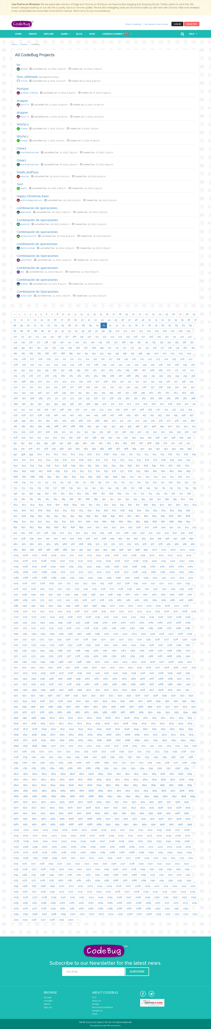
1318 (85, 639)
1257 (78, 622)
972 (113, 544)
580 (62, 448)
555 (46, 443)
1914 (142, 802)
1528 (155, 695)
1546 (131, 701)
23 (153, 314)
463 (56, 420)
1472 (16, 684)
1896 (165, 796)
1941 (25, 813)
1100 (155, 577)
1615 (189, 718)
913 (194, 527)
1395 (51, 661)
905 (130, 527)
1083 (181, 572)
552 (23, 443)
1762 (42, 762)
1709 (134, 746)
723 (131, 482)
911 (179, 527)
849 (32, 516)
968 (81, 544)
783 (47, 499)
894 (40, 527)
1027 (34, 561)
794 (135, 499)
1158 (110, 594)
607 (98, 454)
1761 (33, 762)
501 (178, 426)
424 (110, 409)
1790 (106, 768)
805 (41, 505)
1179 (110, 600)
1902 (34, 802)
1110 (60, 583)
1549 (158, 701)
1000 (154, 549)
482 (23, 426)
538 (94, 437)
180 (185, 348)
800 (183, 499)
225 (174, 359)
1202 (130, 605)
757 (23, 493)
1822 (34, 779)
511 (71, 432)
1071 (72, 572)
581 (70, 448)
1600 (52, 718)
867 (180, 516)
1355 (51, 650)
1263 (132, 622)
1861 (25, 790)
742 (94, 488)
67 (76, 325)
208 (40, 359)
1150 (42, 594)
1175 (76, 600)
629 (90, 460)
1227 (175, 611)
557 (61, 443)
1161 (136, 594)
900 (89, 527)
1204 (148, 605)
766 (95, 493)
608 (106, 454)
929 (134, 533)
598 (23, 454)
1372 (24, 656)
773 (150, 493)
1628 (125, 723)
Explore (49, 34)
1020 (152, 555)
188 (63, 353)
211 (64, 359)
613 (147, 454)
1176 (84, 600)
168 (94, 348)
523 (163, 432)
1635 (189, 723)
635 (139, 460)
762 (63, 493)
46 (122, 320)
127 (143, 336)
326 (64, 387)
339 (169, 387)
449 (128, 415)
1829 (99, 779)
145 (100, 342)
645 (40, 465)
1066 (25, 572)
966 (65, 544)
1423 (121, 667)
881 (113, 521)
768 (111, 493)
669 (58, 471)
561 (93, 443)
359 (143, 392)
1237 (79, 617)
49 (143, 320)
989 (65, 549)
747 (132, 488)
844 (172, 510)
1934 (142, 807)
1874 (145, 790)
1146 (190, 589)
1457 (60, 678)
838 (122, 510)
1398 (79, 661)
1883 (44, 796)
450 (136, 415)
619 (194, 454)
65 (62, 325)
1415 (50, 667)
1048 (43, 566)
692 (66, 477)
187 (55, 353)
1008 (44, 555)
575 (23, 448)
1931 (115, 807)
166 (78, 348)
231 (40, 364)
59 (21, 325)
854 (72, 516)
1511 (187, 690)
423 (102, 409)
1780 (16, 768)
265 (127, 370)
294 (177, 376)
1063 (180, 566)
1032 (80, 561)
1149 (33, 594)
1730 (130, 751)
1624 (88, 723)
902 (106, 527)
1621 (61, 723)
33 (35, 320)
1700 (53, 746)
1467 (151, 678)
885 (146, 521)
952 (136, 538)
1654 (181, 729)
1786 (70, 768)
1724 (77, 751)
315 (160, 381)
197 (132, 353)
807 (58, 505)
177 (162, 348)
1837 (172, 779)
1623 (79, 723)
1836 (163, 779)
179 (177, 348)
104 (149, 331)
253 (31, 370)
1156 (93, 594)
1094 (99, 577)
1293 (43, 633)
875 (64, 521)
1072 (80, 572)
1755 (164, 757)
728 (170, 482)
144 (92, 342)
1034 (99, 561)
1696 (16, 746)
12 (81, 314)
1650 (145, 729)
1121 (153, 583)
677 (122, 471)
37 (62, 320)
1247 (169, 617)
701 (139, 477)
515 (101, 432)
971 (105, 544)
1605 (98, 718)
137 (38, 342)
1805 (62, 774)
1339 (88, 645)
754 (187, 488)
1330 (193, 639)
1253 (42, 622)
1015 (107, 555)
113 (37, 336)
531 (39, 437)
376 (96, 398)
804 (32, 505)
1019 (142, 555)
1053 (89, 566)
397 (80, 404)
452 (152, 415)
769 (119, 493)
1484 (123, 684)
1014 (98, 555)
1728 (112, 751)
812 (98, 505)
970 (98, 544)
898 (73, 527)
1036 (117, 561)
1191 (33, 605)
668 (49, 471)
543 (134, 437)
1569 (149, 706)
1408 (171, 661)
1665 (99, 734)
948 (104, 538)
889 (180, 521)
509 (56, 432)
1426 (148, 667)
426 (126, 409)
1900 (16, 802)
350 (72, 392)
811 (90, 505)
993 (97, 549)
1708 (125, 746)
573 (188, 443)
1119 (136, 583)
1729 (121, 751)
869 (16, 521)
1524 (120, 695)
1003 (182, 549)
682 (163, 471)
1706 (107, 746)
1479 (78, 684)
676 (114, 471)
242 (128, 364)
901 (98, 527)
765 (87, 493)
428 (142, 409)
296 (193, 376)
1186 (172, 600)
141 (69, 342)
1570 (158, 706)
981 (185, 544)
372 (64, 398)
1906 (71, 802)
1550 (167, 701)
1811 (118, 774)
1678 (34, 740)
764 (79, 493)
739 (71, 488)
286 (112, 376)
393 (48, 404)
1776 (167, 762)
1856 (162, 785)
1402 (115, 661)
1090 (63, 577)
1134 (85, 589)
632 (114, 460)
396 (72, 404)
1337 (70, 645)
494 (121, 426)
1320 (103, 639)
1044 (191, 561)
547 (165, 437)
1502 (106, 690)
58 (15, 325)
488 (73, 426)
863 (146, 516)
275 (23, 376)
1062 (171, 566)
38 (68, 320)
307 (97, 381)
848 (24, 516)
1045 (16, 566)
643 (24, 465)
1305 (152, 633)
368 (32, 398)
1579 (50, 712)
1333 (33, 645)
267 (144, 370)
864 (154, 516)
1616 (16, 723)
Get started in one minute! (156, 24)
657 (138, 465)
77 (143, 325)
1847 (80, 785)
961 (24, 544)
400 (104, 404)
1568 (140, 706)
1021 (161, 555)
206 (24, 359)
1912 (125, 802)
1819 (189, 774)
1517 (58, 695)
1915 (151, 802)
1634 (180, 723)
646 (48, 465)
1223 (139, 611)
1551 (176, 701)
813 (106, 505)
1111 (69, 583)
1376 (59, 656)
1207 (176, 605)
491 (97, 426)
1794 (141, 768)
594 (174, 448)
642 (16, 465)
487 (65, 426)
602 (56, 454)
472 (129, 420)
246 (161, 364)
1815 (154, 774)
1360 (96, 650)
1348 (169, 645)
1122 (161, 583)
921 (70, 533)
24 (160, 314)
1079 (144, 572)
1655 (190, 729)
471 (121, 420)
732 (15, 488)
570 (165, 443)
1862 (34, 790)
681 (155, 471)
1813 (136, 774)
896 (56, 527)
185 (39, 353)
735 (39, 488)
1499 (79, 690)
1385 (141, 656)
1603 (80, 718)
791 (111, 499)
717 (84, 482)
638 (163, 460)
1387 (160, 656)
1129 (42, 589)
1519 (76, 695)
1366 (151, 650)
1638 (34, 729)
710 (31, 482)
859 (113, 516)
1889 (100, 796)
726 (155, 482)
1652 (163, 729)
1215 (68, 611)
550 (189, 437)
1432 (16, 673)
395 (64, 404)
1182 (137, 600)
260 (86, 370)
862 (138, 516)
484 (40, 426)
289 (137, 376)
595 (181, 448)
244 (145, 364)
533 (55, 437)
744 (109, 488)
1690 (146, 740)
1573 (184, 706)
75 (130, 325)
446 (104, 415)
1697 (25, 746)
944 (72, 538)
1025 (16, 561)
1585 (104, 712)
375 (88, 398)
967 (73, 544)
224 (166, 359)
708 (16, 482)
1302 (124, 633)
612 (139, 454)
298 (23, 381)
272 (184, 370)
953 (144, 538)
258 (70, 370)
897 (65, 527)
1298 (88, 633)
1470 (179, 678)
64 (55, 325)
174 (139, 348)
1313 (42, 639)
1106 (24, 583)
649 (73, 465)
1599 (42, 718)
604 (73, 454)
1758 (190, 757)
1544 (113, 701)
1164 (163, 594)
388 (193, 398)
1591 (159, 712)
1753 (147, 757)
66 (69, 325)
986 (40, 549)
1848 (89, 785)
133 (190, 336)
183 (23, 353)
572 (180, 443)
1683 (80, 740)
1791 (115, 768)
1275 (60, 628)
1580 (59, 712)
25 (167, 314)
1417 (68, 667)
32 (28, 320)
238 (96, 364)
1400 (97, 661)
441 (64, 415)
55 (182, 320)
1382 (114, 656)
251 (15, 370)
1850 (108, 785)
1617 (25, 723)
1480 (87, 684)
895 (48, 527)
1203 (139, 605)
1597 (25, 718)
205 (15, 359)
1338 (79, 645)
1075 (108, 572)
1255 (60, 622)
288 (128, 376)
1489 (170, 684)
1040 (154, 561)
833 (81, 510)
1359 (86, 650)
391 (32, 404)
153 (161, 342)
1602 (70, 718)
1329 (184, 639)
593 (166, 448)
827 (32, 510)
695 (90, 477)
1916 (160, 802)
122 (104, 336)
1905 (62, 802)
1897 (174, 796)
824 (195, 505)
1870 (109, 790)
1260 (105, 622)
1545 (122, 701)
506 (32, 432)
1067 (34, 572)
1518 (67, 695)
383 (152, 398)
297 (15, 381)
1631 (153, 723)
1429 (175, 667)
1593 (176, 712)
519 (132, 432)
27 (180, 314)
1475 (42, 684)
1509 (169, 690)
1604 (89, 718)
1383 (123, 656)
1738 (16, 757)
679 (138, 471)
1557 (42, 706)
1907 (80, 802)
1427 (157, 667)
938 (23, 538)
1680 (52, 740)
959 (191, 538)
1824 (52, 779)
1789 (97, 768)
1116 (110, 583)
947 (96, 538)
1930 (106, 807)
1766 (78, 762)
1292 (33, 633)
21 (140, 314)
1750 (121, 757)
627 (73, 460)
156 (184, 342)
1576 (24, 712)
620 (16, 460)
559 (77, 443)
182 (15, 353)
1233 (43, 617)
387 (185, 398)
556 (54, 443)
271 (176, 370)
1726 (94, 751)
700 (132, 477)
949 (112, 538)
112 (29, 336)
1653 (172, 729)
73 (117, 325)
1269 (187, 622)
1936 (160, 807)
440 (56, 415)
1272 (33, 628)
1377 (68, 656)
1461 (96, 678)
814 (114, 505)
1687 (118, 740)
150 (139, 342)
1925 (61, 807)
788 (88, 499)
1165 (172, 594)
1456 (51, 678)
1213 (51, 611)
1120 (144, 583)
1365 (141, 650)
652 (97, 465)
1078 (135, 572)
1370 (187, 650)
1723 (68, 751)
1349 (178, 645)
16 (107, 314)
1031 (71, 561)
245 (152, 364)
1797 (168, 768)
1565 (113, 706)
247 (169, 364)
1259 (95, 622)
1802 (34, 774)
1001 (163, 549)
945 (80, 538)
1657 (25, 734)
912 (187, 527)
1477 (60, 684)
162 (46, 348)
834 (90, 510)
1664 (90, 734)
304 (73, 381)
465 (73, 420)
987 (48, 549)
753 (179, 488)
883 (129, 521)
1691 (155, 740)
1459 (78, 678)
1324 (139, 639)
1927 (79, 807)
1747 (94, 757)
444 (88, 415)
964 (48, 544)
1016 (116, 555)
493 (113, 426)
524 (171, 432)
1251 (25, 622)
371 (56, 398)
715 (69, 482)
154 (169, 342)
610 (123, 454)
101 (125, 331)
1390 (187, 656)
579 (54, 448)
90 (49, 331)
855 (80, 516)
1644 (89, 729)
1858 (180, 785)
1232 (33, 617)
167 (86, 348)
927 (118, 533)
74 (123, 325)
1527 (146, 695)
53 (169, 320)
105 (157, 331)
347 (48, 392)
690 (49, 477)
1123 (170, 583)
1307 (170, 633)
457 (191, 415)
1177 (93, 600)
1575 (16, 712)
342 (193, 387)
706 (180, 477)
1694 (183, 740)
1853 (135, 785)
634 (131, 460)
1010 (62, 555)
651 (89, 465)
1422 (112, 667)
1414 (41, 667)
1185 (163, 600)
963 (40, 544)
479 (184, 420)
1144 (173, 589)
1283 (132, 628)
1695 (192, 740)
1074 (99, 572)
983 (16, 549)
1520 (84, 695)
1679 (43, 740)
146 (108, 342)
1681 (62, 740)
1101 (164, 577)
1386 (150, 656)
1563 (95, 706)
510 (64, 432)
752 (171, 488)
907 (147, 527)
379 (119, 398)
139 (54, 342)
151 (146, 342)
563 (109, 443)
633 (122, 460)
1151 (50, 594)
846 (188, 510)
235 (72, 364)
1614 (181, 718)
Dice (56, 77)
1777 (176, 762)
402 (121, 404)
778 (189, 493)
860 (121, 516)
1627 (116, 723)
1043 (181, 561)
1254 (51, 622)
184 (31, 353)
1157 (102, 594)
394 (56, 404)
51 (156, 320)
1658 (34, 734)
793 (127, 499)
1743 (60, 757)
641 (188, 460)
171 (117, 348)
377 (103, 398)
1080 (153, 572)
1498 (70, 690)
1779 (193, 762)
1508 (160, 690)
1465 (133, 678)
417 (54, 409)
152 (154, 342)
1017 (125, 555)
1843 (43, 785)
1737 (192, 751)
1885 (62, 796)
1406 (152, 661)
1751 (130, 757)
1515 (41, 695)
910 (171, 527)
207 (32, 359)
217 (110, 359)
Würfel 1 (22, 136)
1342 (115, 645)
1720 (41, 751)
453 (160, 415)
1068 (44, 572)
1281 (114, 628)
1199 (103, 605)
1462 (105, 678)
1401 (106, 661)
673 (90, 471)
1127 (24, 589)
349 (64, 392)
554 (38, 443)
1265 (150, 622)
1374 (42, 656)
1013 (89, 555)
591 (150, 448)
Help (192, 34)
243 (136, 364)
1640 (53, 729)
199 (148, 353)
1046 (25, 566)
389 (16, 404)
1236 (70, 617)
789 (96, 499)
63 (48, 325)
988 (57, 549)
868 (188, 516)
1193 (50, 605)
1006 (25, 555)
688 (32, 477)
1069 (53, 572)
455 (176, 415)
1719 (33, 751)
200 (156, 353)
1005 (16, 555)
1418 (76, 667)
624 (48, 460)
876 (72, 521)
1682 (71, 740)
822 (178, 505)
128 (151, 336)
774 (158, 493)
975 (137, 544)
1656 (16, 734)
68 (83, 325)
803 (24, 505)
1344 (133, 645)
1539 (69, 701)
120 (89, 336)
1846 (71, 785)
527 (194, 432)
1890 (110, 796)
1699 (43, 746)
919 (54, 533)
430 (158, 409)
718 (92, 482)
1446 (142, 673)
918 (46, 533)
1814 (145, 774)
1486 (142, 684)
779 (15, 499)
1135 (94, 589)
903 (114, 527)
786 (71, 499)
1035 (108, 561)
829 (48, 510)
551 (15, 443)
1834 (145, 779)
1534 (24, 701)
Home (18, 34)
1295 (61, 633)
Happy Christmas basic (33, 196)
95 (83, 331)
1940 (16, 813)
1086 (25, 577)
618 (186, 454)
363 (176, 392)
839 (131, 510)
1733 (157, 751)
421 (85, 409)
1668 (127, 734)
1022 (170, 555)
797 (159, 499)
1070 (63, 572)
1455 (42, 678)
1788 (88, 768)
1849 (99, 785)
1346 (151, 645)
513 (86, 432)
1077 (126, 572)
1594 (185, 712)
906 (138, 527)
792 (119, 499)
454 (168, 415)
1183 (145, 600)
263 (111, 370)
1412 (24, 667)
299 (32, 381)
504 (15, 432)
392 (40, 404)
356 (119, 392)
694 (82, 477)
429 (150, 409)
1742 (51, 757)
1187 (181, 600)
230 (32, 364)
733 (23, 488)
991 (81, 549)
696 (98, 477)
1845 (62, 785)
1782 (33, 768)
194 (109, 353)
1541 (87, 701)
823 (186, 505)
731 (194, 482)
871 (32, 521)
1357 (69, 650)
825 (15, 510)
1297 (79, 633)
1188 (190, 600)
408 (170, 404)
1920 (16, 807)
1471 (188, 678)
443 (80, 415)
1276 (68, 628)
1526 (137, 695)
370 (49, 398)
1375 (51, 656)
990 (73, 549)
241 (120, 364)
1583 (86, 712)
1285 (150, 628)
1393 (33, 661)
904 (122, 527)
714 (61, 482)
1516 (50, 695)
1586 (113, 712)
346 (40, 392)
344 (24, 392)
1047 (34, 566)
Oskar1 (21, 160)
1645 (99, 729)
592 (158, 448)
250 (193, 364)
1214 (60, 611)
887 (163, 521)
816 (130, 505)
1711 (152, 746)
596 (190, 448)
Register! (192, 24)
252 (23, 370)
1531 (182, 695)
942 (56, 538)
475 (153, 420)
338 (160, 387)
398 (88, 404)
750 (156, 488)
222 (150, 359)
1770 (115, 762)
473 (137, 420)
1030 (62, 561)
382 (144, 398)
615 (162, 454)
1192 (42, 605)
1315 (59, 639)
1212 (42, 611)
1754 (155, 757)
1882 (34, 796)
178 (170, 348)
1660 (52, 734)
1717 (16, 751)
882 (121, 521)
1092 (81, 577)
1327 (166, 639)
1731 (139, 751)
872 (40, 521)
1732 (148, 751)
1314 (50, 639)
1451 (188, 673)
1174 (68, 600)
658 (146, 465)
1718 (24, 751)
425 (118, 409)
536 (79, 437)
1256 (69, 622)
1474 (33, 684)
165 (70, 348)
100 (118, 331)
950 (120, 538)
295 (185, 376)
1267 (169, 622)
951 (128, 538)
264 (119, 370)
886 (154, 521)
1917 (169, 802)
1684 (90, 740)
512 (78, 432)
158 (15, 348)
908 (155, 527)
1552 (184, 701)
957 (175, 538)
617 (178, 454)
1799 (186, 768)
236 (80, 364)
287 (120, 376)
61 (35, 325)
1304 (143, 633)
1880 (16, 796)
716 (77, 482)
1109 (51, 583)
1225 (157, 611)
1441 (97, 673)
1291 (25, 633)
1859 (189, 785)
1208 (185, 605)
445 (96, 415)
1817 (171, 774)
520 (140, 432)
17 (114, 314)
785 (63, 499)
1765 (69, 762)
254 (39, 370)
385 (168, 398)
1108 (42, 583)
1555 (24, 706)
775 (165, 493)
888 (171, 521)
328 (80, 387)
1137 (112, 589)
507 (40, 432)
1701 (62, 746)
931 (150, 533)
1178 (102, 600)
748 (140, 488)
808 (66, 505)
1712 (160, 746)
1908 (89, 802)
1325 (148, 639)
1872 (127, 790)
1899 (192, 796)
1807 (81, 774)
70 (97, 325)
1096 (118, 577)
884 (138, 521)
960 (16, 544)
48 (136, 320)
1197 (85, 605)
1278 (86, 628)
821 (170, 505)
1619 (42, 723)
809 (74, 505)
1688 (127, 740)
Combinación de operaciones (37, 220)
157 (192, 342)
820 (162, 505)
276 (31, 376)
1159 (119, 594)
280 (63, 376)
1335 (51, 645)
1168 (16, 600)
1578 (42, 712)
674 (98, 471)
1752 (138, 757)
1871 (119, 790)
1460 (87, 678)
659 (154, 465)
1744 (68, 757)
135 (23, 342)
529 (23, 437)
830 (57, 510)
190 (79, 353)
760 (47, 493)
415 (38, 409)
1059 (143, 566)
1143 (164, 589)
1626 (107, 723)
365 (192, 392)
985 (32, 549)
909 (163, 527)
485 (48, 426)
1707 (116, 746)
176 (154, 348)
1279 (95, 628)
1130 (51, 589)
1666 (108, 734)
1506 (142, 690)
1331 (16, 645)
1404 (134, 661)
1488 (160, 684)
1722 (59, 751)
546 (158, 437)
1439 (79, 673)
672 (82, 471)
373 (72, 398)
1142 (155, 589)
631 (106, 460)
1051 (71, 566)
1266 (160, 622)
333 (120, 387)
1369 (178, 650)
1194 (59, 605)
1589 (141, 712)
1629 (134, 723)
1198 (94, 605)
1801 (25, 774)
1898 (183, 796)
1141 (147, 589)
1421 (103, 667)
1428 (166, 667)
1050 (62, 566)
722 (123, 482)
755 (194, 488)
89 (42, 331)
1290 (16, 633)
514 (94, 432)
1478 (69, 684)
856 (88, 516)
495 (129, 426)
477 (168, 420)
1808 (91, 774)
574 (15, 448)
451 (144, 415)
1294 (52, 633)
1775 (158, 762)
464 (64, 420)
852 (56, 516)
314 (152, 381)
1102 (172, 577)
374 (80, 398)
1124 (179, 583)
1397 (70, 661)
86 (21, 331)
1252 (33, 622)
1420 (94, 667)
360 (151, 392)
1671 (155, 734)
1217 (86, 611)
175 (147, 348)
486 (56, 426)
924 (94, 533)
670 (66, 471)
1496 (52, 690)
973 (121, 544)
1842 (34, 785)
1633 (171, 723)
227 (190, 359)
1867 (81, 790)
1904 (52, 802)
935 (183, 533)
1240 (106, 617)
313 (145, 381)
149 (131, 342)
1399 (88, 661)
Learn (64, 34)
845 (180, 510)
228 (16, 364)
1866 (72, 790)
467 (89, 420)
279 (55, 376)
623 (40, 460)
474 (145, 420)
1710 (143, 746)
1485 (133, 684)
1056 (116, 566)
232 (48, 364)
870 (24, 521)
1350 (187, 645)
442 (72, 415)
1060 (153, 566)
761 (55, 493)
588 (126, 448)
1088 (44, 577)
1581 (68, 712)
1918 (177, 802)
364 (184, 392)
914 (15, 533)
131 (174, 336)
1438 (70, 673)
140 (62, 342)
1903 (43, 802)
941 (48, 538)
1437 (61, 673)
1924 (52, 807)
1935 (151, 807)
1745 (77, 757)
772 (142, 493)
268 (152, 370)
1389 (178, 656)
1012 (80, 555)
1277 (77, 628)
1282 (123, 628)
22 (146, 314)
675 (106, 471)
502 (186, 426)
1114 (93, 583)
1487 (151, 684)
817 (138, 505)
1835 (154, 779)
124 (120, 336)
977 (152, 544)
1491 (188, 684)
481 (15, 426)
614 (154, 454)
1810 (109, 774)
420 (77, 409)
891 (15, 527)
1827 (80, 779)
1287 (169, 628)
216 (103, 359)
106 (165, 331)
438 (40, 415)
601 (48, 454)
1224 (148, 611)
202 (172, 353)
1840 (16, 785)
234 (64, 364)
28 (187, 314)
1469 (170, 678)
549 (181, 437)
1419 (85, 667)
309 (114, 381)
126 (135, 336)
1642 (71, 729)
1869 (100, 790)
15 (101, 314)
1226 (166, 611)
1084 (191, 572)
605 (81, 454)
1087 (34, 577)
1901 (25, 802)
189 (71, 353)
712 (46, 482)
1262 (123, 622)
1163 (154, 594)
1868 (91, 790)
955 (159, 538)
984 (24, 549)
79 (156, 325)
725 (147, 482)
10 (69, 314)
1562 (86, 706)
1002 (173, 549)
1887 (81, 796)
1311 (24, 639)
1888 (91, 796)
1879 (191, 790)
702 (148, 477)
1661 (62, 734)
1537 (51, 701)
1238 (88, 617)
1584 (95, 712)
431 (166, 409)
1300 (106, 633)
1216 (77, 611)
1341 (106, 645)
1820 (16, 779)
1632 (162, 723)
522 (155, 432)
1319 (94, 639)
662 (179, 465)
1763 (51, 762)
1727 (103, 751)
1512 (16, 695)
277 (39, 376)
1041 (163, 561)
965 (57, 544)
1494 (34, 690)
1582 (77, 712)
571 (173, 443)
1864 (53, 790)
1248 (178, 617)
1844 (52, 785)
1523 (111, 695)
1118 (127, 583)
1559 (59, 706)
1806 (72, 774)
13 (88, 314)
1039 (145, 561)
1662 (71, 734)
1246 (160, 617)
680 (146, 471)
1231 (25, 617)
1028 (43, 561)
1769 (106, 762)
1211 (34, 611)
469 (106, 420)
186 (47, 353)
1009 (53, 555)
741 (86, 488)
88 (35, 331)
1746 (86, 757)
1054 (98, 566)
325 (56, 387)
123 (112, 336)
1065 (16, 572)
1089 (53, 577)
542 (126, 437)
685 (188, 471)
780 (23, 499)
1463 (114, 678)
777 (181, 493)
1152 (59, 594)
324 (48, 387)
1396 (60, 661)
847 (15, 516)
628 (81, 460)
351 (80, 392)
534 (63, 437)
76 (136, 325)
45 (116, 320)
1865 (62, 790)
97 (96, 331)
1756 (173, 757)
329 (88, 387)
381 (136, 398)
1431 (194, 667)
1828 (89, 779)
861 (129, 516)
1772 (132, 762)
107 (172, 331)
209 (48, 359)
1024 (188, 555)
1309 (189, 633)
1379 (86, 656)
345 (31, 392)
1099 (146, 577)
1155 (84, 594)
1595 (194, 712)
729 (178, 482)
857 (96, 516)
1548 (149, 701)
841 (147, 510)
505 (23, 432)
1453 (24, 678)
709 (24, 482)
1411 (16, 667)
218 (118, 359)
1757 (182, 757)
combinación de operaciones (37, 244)
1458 (69, 678)
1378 (77, 656)
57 (195, 320)
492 (105, 426)
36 (55, 320)
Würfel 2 (23, 124)
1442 (106, 673)
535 (71, 437)
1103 (181, 577)
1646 (108, 729)
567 (141, 443)
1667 (118, 734)
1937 (169, 807)
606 (89, 454)
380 (127, 398)
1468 (161, 678)
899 (81, 527)
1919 (186, 802)
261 (95, 370)
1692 (164, 740)
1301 (115, 633)
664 (16, 471)
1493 (25, 690)
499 (162, 426)
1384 (132, 656)
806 (49, 505)
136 (31, 342)
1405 (143, 661)
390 (24, 404)
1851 (117, 785)
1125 (187, 583)
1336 (60, 645)
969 (90, 544)
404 (137, 404)
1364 (132, 650)
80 (163, 325)
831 (65, 510)
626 (65, 460)
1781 (25, 768)
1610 (145, 718)
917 (38, 533)
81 (170, 325)
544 (142, 437)
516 (109, 432)
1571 (167, 706)
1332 (24, 645)
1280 (104, 628)
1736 (183, 751)
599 (31, 454)
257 (62, 370)
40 (82, 320)
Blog (79, 34)
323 (40, 387)
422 (93, 409)
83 (183, 325)
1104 (190, 577)
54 (176, 320)
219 (126, 359)
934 (175, 533)
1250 (16, 622)
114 (44, 336)
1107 (33, 583)
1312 (33, 639)
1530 (173, 695)
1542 (95, 701)
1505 (133, 690)
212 (72, 359)
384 (160, 398)
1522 (102, 695)
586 (110, 448)
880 (104, 521)
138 (46, 342)
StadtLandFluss (28, 172)
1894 (146, 796)
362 (167, 392)
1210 (25, 611)
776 (173, 493)
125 (128, 336)
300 (40, 381)
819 (154, 505)
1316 (68, 639)
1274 (51, 628)
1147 (16, 594)
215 (95, 359)
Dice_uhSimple (28, 76)
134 (15, 342)
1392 (24, 661)
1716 (194, 746)
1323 (130, 639)
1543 (104, 701)
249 (185, 364)
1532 (191, 695)
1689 (137, 740)
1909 (99, 802)
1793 (133, 768)
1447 (151, 673)
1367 (160, 650)
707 (188, 477)
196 (125, 353)
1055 (107, 566)
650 (81, 465)
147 (116, 342)
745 (117, 488)
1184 (154, 600)
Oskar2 (21, 148)
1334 (42, 645)
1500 (88, 690)
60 (28, 325)
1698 (34, 746)
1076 (117, 572)
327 (72, 387)
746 (125, 488)
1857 (171, 785)
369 (40, 398)
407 (162, 404)
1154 (76, 594)
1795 (150, 768)
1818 (180, 774)
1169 (25, 600)
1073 (90, 572)
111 (22, 336)
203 (181, 353)
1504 (124, 690)
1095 (108, 577)
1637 (25, 729)
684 (180, 471)
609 (115, 454)
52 (162, 320)
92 (62, 331)
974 (129, 544)
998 (138, 549)
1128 (33, 589)
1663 (80, 734)
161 (38, 348)
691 (58, 477)
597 (15, 454)
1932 (124, 807)
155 (176, 342)
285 (104, 376)
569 (157, 443)
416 (46, 409)
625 (57, 460)
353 (95, 392)
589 (134, 448)
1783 (43, 768)
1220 (112, 611)
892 (23, 527)
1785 (61, 768)
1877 (172, 790)
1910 (108, 802)
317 (176, 381)
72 (110, 325)
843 (164, 510)
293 (169, 376)
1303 (134, 633)
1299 (97, 633)
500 (170, 426)
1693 (173, 740)
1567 (131, 706)
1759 (16, 762)
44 (109, 320)
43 (102, 320)
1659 (43, 734)
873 (48, 521)
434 (190, 409)
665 (24, 471)
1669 (137, 734)
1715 (186, 746)
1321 (112, 639)
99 (110, 331)
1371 (16, 656)
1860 (16, 790)
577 (38, 448)
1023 (179, 555)
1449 (169, 673)
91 (56, 331)
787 (79, 499)
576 (30, 448)
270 (169, 370)
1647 (117, 729)
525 (179, 432)
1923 (43, 807)
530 (31, 437)
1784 (52, 768)
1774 (150, 762)
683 (171, 471)
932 (159, 533)
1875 (154, 790)
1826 (71, 779)
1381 (105, 656)
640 (180, 460)
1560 (68, 706)
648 (65, 465)
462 (48, 420)
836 (106, 510)
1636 (16, 729)
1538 (60, 701)
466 (81, 420)
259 (78, 370)
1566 (122, 706)
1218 (94, 611)
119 (81, 336)
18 (120, 314)
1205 (158, 605)
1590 (150, 712)
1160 (127, 594)
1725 (86, 751)
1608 (127, 718)
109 (188, 331)
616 (170, 454)
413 (23, 409)
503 (194, 426)
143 (85, 342)
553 (30, 443)
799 (175, 499)
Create (33, 34)
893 (32, 527)
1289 (187, 628)
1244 (142, 617)
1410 (189, 661)
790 (104, 499)
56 (189, 320)
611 (131, 454)
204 (189, 353)
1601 (61, 718)
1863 (44, 790)
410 (186, 404)
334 (128, 387)
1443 (115, 673)
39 (75, 320)
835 (98, 510)
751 (163, 488)
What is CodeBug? (133, 24)
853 (64, 516)
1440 (88, 673)
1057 (125, 566)
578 (46, 448)
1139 (129, 589)
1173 (59, 600)
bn (18, 64)
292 (161, 376)
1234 (52, 617)
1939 (187, 807)
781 (31, 499)
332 (112, 387)
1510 (179, 690)
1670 (146, 734)
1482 (105, 684)
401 (113, 404)
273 (192, 370)
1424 (130, 667)
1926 (70, 807)
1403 (124, 661)
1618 (33, 723)
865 (163, 516)
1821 (25, 779)
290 (145, 376)
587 (118, 448)
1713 (169, 746)
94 (76, 331)
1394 (42, 661)
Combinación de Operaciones (38, 256)
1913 (134, 802)
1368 (169, 650)
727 (162, 482)
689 (41, 477)
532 (47, 437)
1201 (121, 605)
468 (97, 420)
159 (23, 348)
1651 (154, 729)
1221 (121, 611)
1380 (95, 656)
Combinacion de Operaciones (38, 291)
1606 (108, 718)
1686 (108, 740)
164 (62, 348)
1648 (126, 729)
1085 (16, 577)
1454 (33, 678)
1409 (180, 661)
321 (23, 387)
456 (184, 415)
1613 (172, 718)
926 (110, 533)
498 (154, 426)
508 (48, 432)
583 (86, 448)
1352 (24, 650)
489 (81, 426)
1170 (33, 600)
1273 (42, 628)
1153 (67, 594)
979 (168, 544)
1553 (193, 701)
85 (15, 331)
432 (174, 409)
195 (117, 353)
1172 (50, 600)
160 (31, 348)
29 (194, 314)
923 (86, 533)
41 (89, 320)
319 (191, 381)
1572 (176, 706)
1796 (159, 768)
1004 (192, 549)
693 (74, 477)
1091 (72, 577)
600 (39, 454)
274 (15, 376)
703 (156, 477)
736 (47, 488)
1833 (135, 779)
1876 (163, 790)
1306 (161, 633)
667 (41, 471)
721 (115, 482)
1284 (141, 628)
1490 (179, 684)
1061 (162, 566)
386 (177, 398)
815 (122, 505)
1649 (136, 729)
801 (191, 499)
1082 (172, 572)
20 (133, 314)
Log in (177, 24)
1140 (138, 589)
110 (15, 336)
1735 (174, 751)
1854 (144, 785)
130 (167, 336)
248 (177, 364)
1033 (89, 561)
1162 (145, 594)
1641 (62, 729)
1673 (173, 734)
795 (143, 499)
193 (102, 353)
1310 (16, 639)
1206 (167, 605)
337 (152, 387)
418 (62, 409)
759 (39, 493)
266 (136, 370)
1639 (43, 729)
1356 (60, 650)
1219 (103, 611)
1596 (16, 718)
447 (112, 415)
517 (116, 432)
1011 (72, 555)
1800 (16, 774)
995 (113, 549)
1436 (52, 673)
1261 (114, 622)
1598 (33, 718)
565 (125, 443)
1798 (177, 768)
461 (40, 420)
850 (40, 516)
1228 (184, 611)
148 (123, 342)
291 (153, 376)
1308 (180, 633)
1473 (24, 684)
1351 (16, 650)
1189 (16, 605)
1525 (128, 695)
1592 (167, 712)
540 (110, 437)
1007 (34, 555)
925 (102, 533)
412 (15, 409)
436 (23, 415)
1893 (137, 796)
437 (31, 415)
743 (102, 488)
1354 (42, 650)
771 (134, 493)
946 (88, 538)
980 (177, 544)
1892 (128, 796)
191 (86, 353)
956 (167, 538)
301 (48, 381)
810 (83, 505)
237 (88, 364)
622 (32, 460)
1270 (16, 628)
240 (112, 364)
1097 (127, 577)
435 (15, 415)
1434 (34, 673)
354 (103, 392)
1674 (182, 734)
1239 (97, 617)
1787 (79, 768)
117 (66, 336)
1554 (16, 706)
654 (114, 465)
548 (173, 437)
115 (52, 336)
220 (134, 359)
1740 (33, 757)
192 (94, 353)
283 (87, 376)
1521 (93, 695)
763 (71, 493)
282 (79, 376)
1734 (166, 751)
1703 (80, 746)
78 (149, 325)
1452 (16, 678)
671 (74, 471)
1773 (141, 762)
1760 (24, 762)
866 (171, 516)
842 (155, 510)
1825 (62, 779)
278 (47, 376)
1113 (85, 583)
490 (89, 426)
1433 (25, 673)
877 (80, 521)
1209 (16, 611)
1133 (77, 589)
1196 (77, 605)
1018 (133, 555)
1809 (100, 774)
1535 (33, 701)
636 (147, 460)
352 (88, 392)
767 (103, 493)
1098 (136, 577)
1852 (126, 785)
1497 (61, 690)
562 (101, 443)
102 (133, 331)
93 (69, 331)
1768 (97, 762)
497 (146, 426)
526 (187, 432)
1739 (25, 757)
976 (145, 544)
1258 (86, 622)
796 (151, 499)
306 (89, 381)
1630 (144, 723)
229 (24, 364)
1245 (151, 617)
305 (81, 381)
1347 (160, 645)
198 (140, 353)
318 (183, 381)
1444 (124, 673)
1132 (68, 589)
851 (48, 516)
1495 (43, 690)
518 (124, 432)
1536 (42, 701)
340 (177, 387)
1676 (16, 740)
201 (164, 353)
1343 (124, 645)
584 (94, 448)
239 (104, 364)
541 (118, 437)
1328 (175, 639)
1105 (16, 583)
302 (56, 381)
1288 (178, 628)
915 (23, 533)
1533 (16, 701)
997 (129, 549)
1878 (181, 790)
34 (41, 320)
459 (23, 420)
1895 (155, 796)
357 (127, 392)
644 (32, 465)
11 (75, 314)
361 (159, 392)
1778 (184, 762)
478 (177, 420)
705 (172, 477)
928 (126, 533)
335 (136, 387)
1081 (162, 572)
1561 (77, 706)
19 (126, 314)
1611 (154, 718)
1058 (134, 566)
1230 (16, 617)
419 (69, 409)
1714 (177, 746)
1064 (190, 566)
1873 (136, 790)
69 (90, 325)
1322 (121, 639)
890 (188, 521)
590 (142, 448)
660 (162, 465)
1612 (163, 718)
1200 (112, 605)
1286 (160, 628)
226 (182, 359)
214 (87, 359)
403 (129, 404)
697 (107, 477)
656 (130, 465)
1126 (16, 589)
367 (24, 398)
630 (98, 460)
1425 (139, 667)
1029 (53, 561)
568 (149, 443)
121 (97, 336)
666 (32, 471)
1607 (117, 718)
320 (16, 387)
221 (142, 359)
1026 (25, 561)
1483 (114, 684)
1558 (50, 706)
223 (158, 359)
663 (187, 465)
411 (194, 404)
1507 (151, 690)
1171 (42, 600)
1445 (133, 673)
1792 (124, 768)
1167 (189, 594)
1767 (88, 762)
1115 (102, 583)
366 (16, 398)
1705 (98, 746)
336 (144, 387)
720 (107, 482)
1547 (140, 701)
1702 (71, 746)
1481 (96, 684)
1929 (97, 807)
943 (64, 538)
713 (54, 482)
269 (160, 370)
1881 (25, 796)
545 (149, 437)
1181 (128, 600)
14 (94, 314)
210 (57, 359)
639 (172, 460)
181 (193, 348)
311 (129, 381)
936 (191, 533)
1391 (16, 661)
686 (16, 477)
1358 (77, 650)
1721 (50, 751)
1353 (33, 650)
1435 (43, 673)
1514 (33, 695)
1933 (133, 807)
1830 (108, 779)
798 (167, 499)
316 (168, 381)
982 (193, 544)
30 (15, 320)
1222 (130, 611)
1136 (103, 589)
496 (138, 426)
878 (88, 521)
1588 (132, 712)
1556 (33, 706)
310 (122, 381)
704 (164, 477)
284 (96, 376)
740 (79, 488)
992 (89, 549)
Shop (92, 34)
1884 (53, 796)
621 (24, 460)
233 (56, 364)
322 (31, 387)
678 (130, 471)
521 (147, 432)
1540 (78, 701)
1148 (24, 594)
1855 (153, 785)
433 (182, 409)
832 (73, 510)
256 (55, 370)
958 (183, 538)
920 (62, 533)
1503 (115, 690)
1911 (117, 802)
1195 (68, 605)
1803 (44, 774)
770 (127, 493)
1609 (136, 718)
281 (71, 376)
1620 (52, 723)
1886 (72, 796)
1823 (43, 779)
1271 (25, 628)
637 (155, 460)
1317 (77, 639)
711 (39, 482)
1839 (191, 779)
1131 (60, 589)
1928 (88, 807)
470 (114, 420)
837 (114, 510)
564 (117, 443)
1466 (142, 678)
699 (123, 477)
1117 (119, 583)
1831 (117, 779)
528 (15, 437)
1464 (124, 678)
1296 (70, 633)
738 (63, 488)
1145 (181, 589)
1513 (24, 695)
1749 (112, 757)
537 (86, 437)
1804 (53, 774)
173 (132, 348)
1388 (169, 656)
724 (139, 482)
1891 (119, 796)
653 (105, 465)
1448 (160, 673)
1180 (119, 600)
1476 (51, 684)
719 (99, 482)
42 (95, 320)
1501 (97, 690)
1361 (105, 650)
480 (193, 420)
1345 (142, 645)
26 (173, 314)
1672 (164, 734)
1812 (127, 774)
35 (48, 320)
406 (153, 404)
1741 (42, 757)
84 (190, 325)
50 (149, 320)
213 (79, 359)
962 (32, 544)
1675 (191, 734)
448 (120, 415)
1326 (157, 639)
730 (186, 482)
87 (28, 331)
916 (31, 533)
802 (16, 505)
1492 (16, 690)
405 (145, 404)
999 (146, 549)
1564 (104, 706)
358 (135, 392)
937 (15, 538)
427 (134, 409)
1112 (77, 583)
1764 (60, 762)
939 (32, 538)
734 (31, 488)
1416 (59, 667)
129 (159, 336)
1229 (193, 611)
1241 (115, 617)
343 (15, 392)
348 (56, 392)
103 (141, 331)
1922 (33, 807)
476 (161, 420)
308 (105, 381)
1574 (193, 706)
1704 (89, 746)
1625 (97, 723)
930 (143, 533)
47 (129, 320)
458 (15, 420)
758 (31, 493)
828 (40, 510)
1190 (24, 605)
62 (42, 325)
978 (161, 544)
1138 (120, 589)
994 (105, 549)
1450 (179, 673)
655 (121, 465)
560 (85, 443)
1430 (184, 667)
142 (77, 342)
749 (148, 488)
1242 (124, 617)
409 (178, 404)
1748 (103, 757)
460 (32, 420)
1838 (181, 779)
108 (180, 331)
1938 (178, 807)
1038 (135, 561)
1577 (33, 712)
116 (59, 336)
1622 (70, 723)
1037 (126, 561)
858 (105, 516)
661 (171, 465)
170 (109, 348)
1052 (80, 566)
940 (40, 538)
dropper (22, 100)
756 (15, 493)
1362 (114, 650)
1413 (33, 667)
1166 (180, 594)
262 (103, 370)
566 (133, 443)
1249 (187, 617)
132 (182, 336)
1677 (25, 740)
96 (89, 331)
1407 (161, 661)
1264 (141, 622)
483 (32, 426)
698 (115, 477)
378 (111, 398)
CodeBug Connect (115, 34)
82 (176, 325)
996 (121, 549)
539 (102, 437)
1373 (33, 656)
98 (103, 331)
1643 (80, 729)
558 (69, 443)
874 (56, 521)
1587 (123, 712)
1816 (162, 774)
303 (64, 381)
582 (78, 448)
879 (96, 521)
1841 (25, 785)
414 (31, 409)
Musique (23, 88)
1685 (99, 740)
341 (185, 387)
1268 (178, 622)
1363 (123, 650)
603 (64, 454)
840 (139, 510)
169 (102, 348)
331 (104, 387)
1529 (164, 695)
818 (146, 505)
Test (20, 184)
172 (124, 348)
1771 (124, 762)
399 (96, 404)
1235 (61, 617)
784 (55, 499)
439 (48, 415)
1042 (172, 561)
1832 (126, 779)
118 (74, 336)
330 (96, 387)
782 (39, 499)
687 (24, 477)
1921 (25, 807)
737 (55, 488)
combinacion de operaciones (37, 208)
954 (152, 538)
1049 (53, 566)
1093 (90, 577)
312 (137, 381)
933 (167, 533)
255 (46, 370)
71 (104, 325)
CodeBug (23, 24)
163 (54, 348)
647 (57, 465)
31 (21, 320)
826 (24, 510)
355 (111, 392)
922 (78, 533)
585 (102, 448)
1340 (97, 645)
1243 (133, 617)
